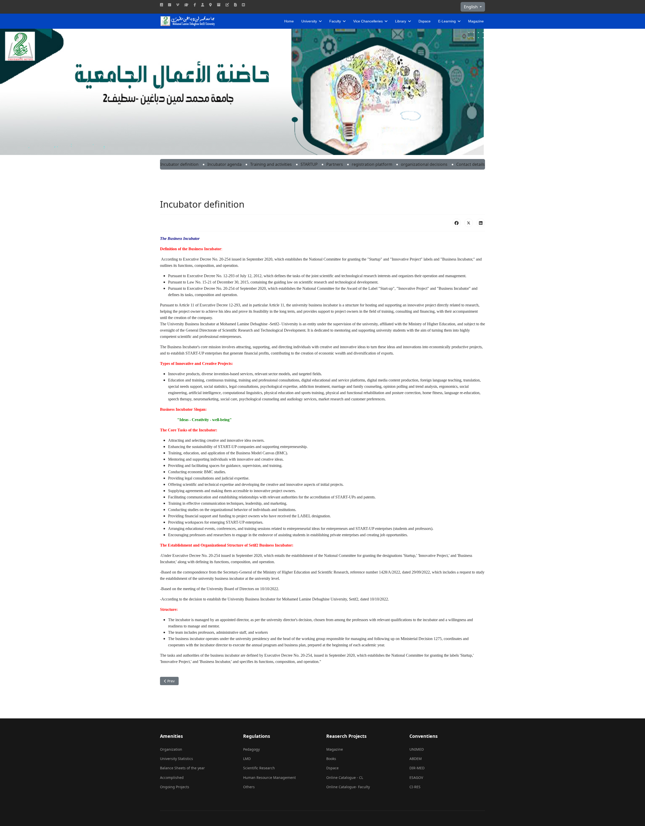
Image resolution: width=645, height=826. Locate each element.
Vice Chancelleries (368, 21)
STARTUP (309, 164)
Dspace (424, 21)
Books (331, 758)
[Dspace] (218, 4)
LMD (247, 758)
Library (400, 21)
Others (249, 786)
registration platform (372, 164)
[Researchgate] (169, 4)
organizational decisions (424, 164)
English (471, 7)
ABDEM (415, 758)
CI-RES (415, 786)
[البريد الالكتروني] (243, 4)
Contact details (470, 164)
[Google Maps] (210, 4)
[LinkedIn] (480, 222)
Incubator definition (179, 164)
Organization (171, 749)
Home (289, 21)
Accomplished (172, 777)
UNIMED (416, 749)
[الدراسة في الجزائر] (186, 4)
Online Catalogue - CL (344, 777)
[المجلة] (161, 4)
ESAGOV (416, 777)
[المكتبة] (235, 4)
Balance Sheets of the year (182, 768)
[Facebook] (195, 4)
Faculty (335, 21)
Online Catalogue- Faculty (348, 786)
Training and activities (271, 164)
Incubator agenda (224, 164)
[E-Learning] (227, 4)
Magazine (476, 21)
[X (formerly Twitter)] (468, 222)
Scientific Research (259, 768)
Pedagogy (251, 749)
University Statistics (176, 758)
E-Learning (447, 21)
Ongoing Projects (174, 786)
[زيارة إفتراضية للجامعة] (177, 4)
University (309, 21)
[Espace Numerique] (202, 4)
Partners (334, 164)
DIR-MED (417, 768)
